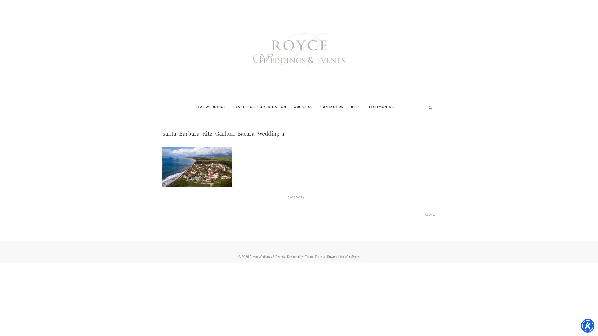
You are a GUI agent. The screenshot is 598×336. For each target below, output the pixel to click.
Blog (356, 106)
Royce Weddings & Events (267, 257)
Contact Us (331, 106)
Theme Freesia (315, 257)
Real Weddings (211, 106)
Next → (430, 215)
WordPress (352, 257)
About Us (303, 106)
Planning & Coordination (259, 106)
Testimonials (382, 106)
